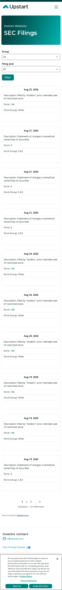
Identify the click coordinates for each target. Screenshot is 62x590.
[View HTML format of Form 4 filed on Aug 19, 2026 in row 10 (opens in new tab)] (22, 486)
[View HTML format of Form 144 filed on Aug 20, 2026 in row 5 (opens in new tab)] (22, 281)
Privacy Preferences (28, 581)
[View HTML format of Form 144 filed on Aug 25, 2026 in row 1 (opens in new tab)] (22, 116)
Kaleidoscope (23, 515)
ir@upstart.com (13, 538)
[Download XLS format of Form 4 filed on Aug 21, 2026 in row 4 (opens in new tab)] (16, 240)
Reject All (17, 586)
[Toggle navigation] (56, 7)
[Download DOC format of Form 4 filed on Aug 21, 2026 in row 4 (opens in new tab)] (11, 240)
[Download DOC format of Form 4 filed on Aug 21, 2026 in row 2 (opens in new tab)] (11, 158)
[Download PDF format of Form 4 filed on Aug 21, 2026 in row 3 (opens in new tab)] (6, 199)
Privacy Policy (25, 576)
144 (12, 104)
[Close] (57, 559)
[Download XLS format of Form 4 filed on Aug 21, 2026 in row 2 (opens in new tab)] (16, 158)
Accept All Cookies (40, 586)
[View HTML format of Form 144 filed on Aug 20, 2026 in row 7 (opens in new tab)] (22, 363)
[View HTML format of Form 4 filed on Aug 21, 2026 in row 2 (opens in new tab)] (22, 158)
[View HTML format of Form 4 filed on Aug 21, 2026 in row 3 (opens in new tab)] (22, 199)
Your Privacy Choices (14, 547)
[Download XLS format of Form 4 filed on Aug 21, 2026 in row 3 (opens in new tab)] (16, 199)
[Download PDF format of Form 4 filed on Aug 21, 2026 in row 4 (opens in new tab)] (6, 240)
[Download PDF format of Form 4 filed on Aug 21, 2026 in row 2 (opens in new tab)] (6, 158)
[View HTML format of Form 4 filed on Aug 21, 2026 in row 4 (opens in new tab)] (22, 240)
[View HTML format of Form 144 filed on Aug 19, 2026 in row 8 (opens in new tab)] (16, 404)
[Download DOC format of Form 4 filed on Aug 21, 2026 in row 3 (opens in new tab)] (11, 199)
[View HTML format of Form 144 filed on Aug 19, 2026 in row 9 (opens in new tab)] (22, 445)
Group (5, 51)
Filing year (8, 63)
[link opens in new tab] (16, 7)
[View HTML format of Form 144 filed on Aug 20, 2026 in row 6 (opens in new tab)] (22, 322)
